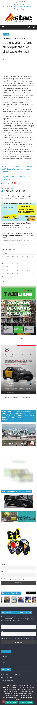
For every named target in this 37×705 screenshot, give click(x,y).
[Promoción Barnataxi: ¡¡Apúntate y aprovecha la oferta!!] (18, 204)
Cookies (3, 662)
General (6, 34)
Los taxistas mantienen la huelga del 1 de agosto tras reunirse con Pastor (17, 169)
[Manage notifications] (3, 701)
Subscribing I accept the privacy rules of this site (19, 579)
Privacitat (4, 659)
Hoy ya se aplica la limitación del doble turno (16, 178)
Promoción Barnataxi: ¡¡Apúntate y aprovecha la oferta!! (16, 224)
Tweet (12, 188)
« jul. (2, 282)
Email (3, 571)
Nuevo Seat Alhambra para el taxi (16, 196)
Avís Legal (4, 656)
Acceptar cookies (11, 702)
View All (31, 593)
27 (18, 273)
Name (3, 564)
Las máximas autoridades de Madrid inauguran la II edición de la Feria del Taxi (17, 235)
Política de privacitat (26, 702)
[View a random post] (34, 27)
